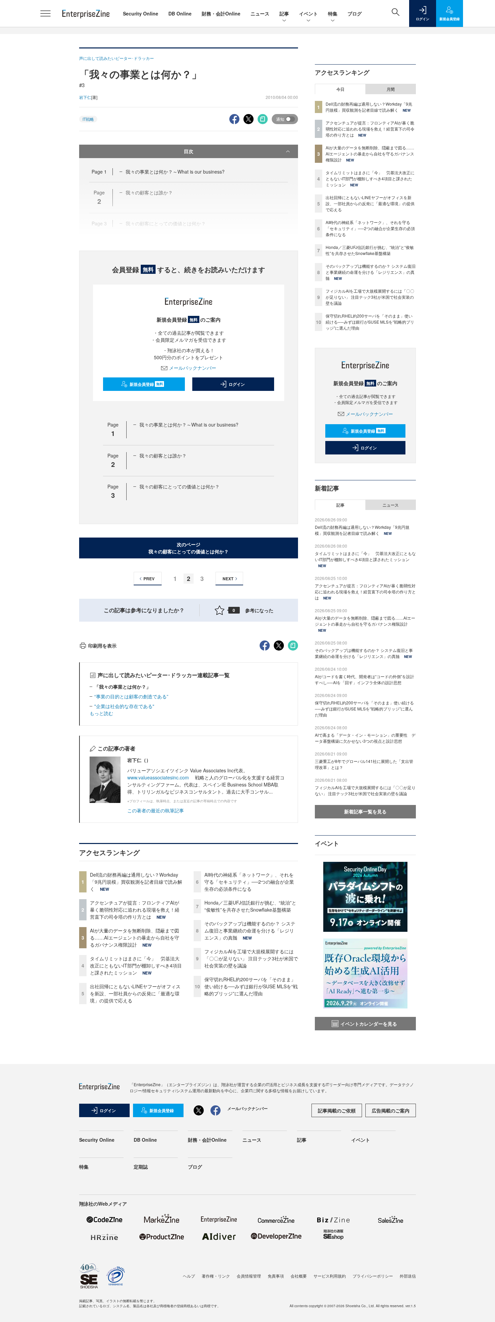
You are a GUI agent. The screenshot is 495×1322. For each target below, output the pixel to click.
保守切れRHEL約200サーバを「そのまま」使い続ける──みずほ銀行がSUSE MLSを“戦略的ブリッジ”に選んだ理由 (251, 986)
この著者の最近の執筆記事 (155, 810)
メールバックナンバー (192, 367)
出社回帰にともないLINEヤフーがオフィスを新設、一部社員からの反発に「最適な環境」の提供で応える (135, 993)
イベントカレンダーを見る (368, 1023)
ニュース (260, 13)
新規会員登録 (146, 384)
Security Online (140, 13)
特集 (332, 13)
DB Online (180, 13)
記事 (284, 13)
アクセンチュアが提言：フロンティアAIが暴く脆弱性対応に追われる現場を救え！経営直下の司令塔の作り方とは (134, 909)
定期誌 (141, 1166)
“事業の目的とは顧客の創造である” (131, 696)
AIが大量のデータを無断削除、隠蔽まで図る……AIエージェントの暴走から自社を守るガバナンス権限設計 (134, 937)
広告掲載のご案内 (390, 1110)
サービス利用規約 (330, 1276)
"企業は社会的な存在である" (124, 706)
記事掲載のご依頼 (337, 1110)
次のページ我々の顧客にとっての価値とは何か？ (188, 548)
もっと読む (101, 713)
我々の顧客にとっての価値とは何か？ (179, 486)
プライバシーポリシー (373, 1276)
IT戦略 (88, 119)
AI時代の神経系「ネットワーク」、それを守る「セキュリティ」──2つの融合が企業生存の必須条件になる (249, 881)
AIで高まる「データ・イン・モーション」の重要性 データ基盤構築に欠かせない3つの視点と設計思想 (365, 738)
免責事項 (276, 1276)
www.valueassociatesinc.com (158, 777)
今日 (340, 89)
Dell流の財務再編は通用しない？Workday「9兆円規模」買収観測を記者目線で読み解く (136, 881)
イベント (308, 13)
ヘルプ (189, 1276)
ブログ (355, 13)
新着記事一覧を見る (365, 811)
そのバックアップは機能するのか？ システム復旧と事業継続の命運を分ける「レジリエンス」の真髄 (249, 930)
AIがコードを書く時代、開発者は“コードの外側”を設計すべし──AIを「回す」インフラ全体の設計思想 (364, 679)
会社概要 (299, 1276)
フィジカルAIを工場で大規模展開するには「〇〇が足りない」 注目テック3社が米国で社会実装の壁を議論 (251, 958)
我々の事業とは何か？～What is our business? (175, 171)
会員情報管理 (249, 1276)
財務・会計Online (221, 13)
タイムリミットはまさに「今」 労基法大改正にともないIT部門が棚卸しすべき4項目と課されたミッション (136, 965)
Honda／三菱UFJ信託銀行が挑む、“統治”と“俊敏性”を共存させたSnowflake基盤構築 (250, 906)
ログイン (237, 384)
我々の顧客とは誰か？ (163, 455)
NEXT (228, 579)
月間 (391, 89)
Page (99, 171)
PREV (149, 579)
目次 (188, 151)
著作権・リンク (216, 1276)
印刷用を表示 (102, 645)
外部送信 (408, 1276)
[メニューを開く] (45, 13)
